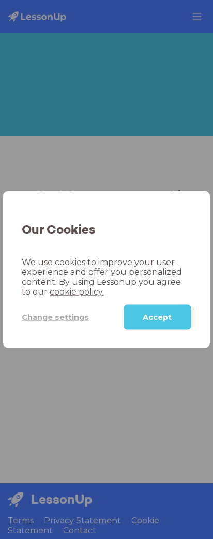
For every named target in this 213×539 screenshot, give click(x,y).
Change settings (55, 316)
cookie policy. (77, 292)
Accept (157, 317)
